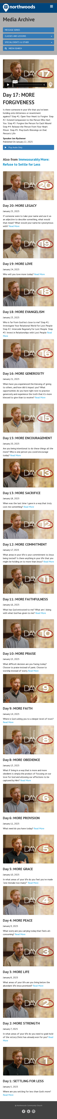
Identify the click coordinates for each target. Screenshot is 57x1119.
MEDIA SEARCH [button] (15, 48)
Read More (14, 226)
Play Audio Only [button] (15, 147)
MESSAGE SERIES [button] (12, 30)
